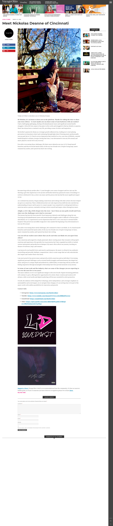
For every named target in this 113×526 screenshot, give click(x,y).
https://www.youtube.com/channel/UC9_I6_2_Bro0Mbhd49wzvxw (49, 296)
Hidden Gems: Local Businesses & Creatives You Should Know (51, 3)
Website (19, 422)
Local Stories (6, 19)
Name (19, 414)
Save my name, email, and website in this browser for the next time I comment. (34, 427)
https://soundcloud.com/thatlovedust (42, 299)
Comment (20, 403)
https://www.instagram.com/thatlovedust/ (44, 293)
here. (71, 390)
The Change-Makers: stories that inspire (35, 2)
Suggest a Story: (23, 388)
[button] (110, 2)
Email (19, 418)
